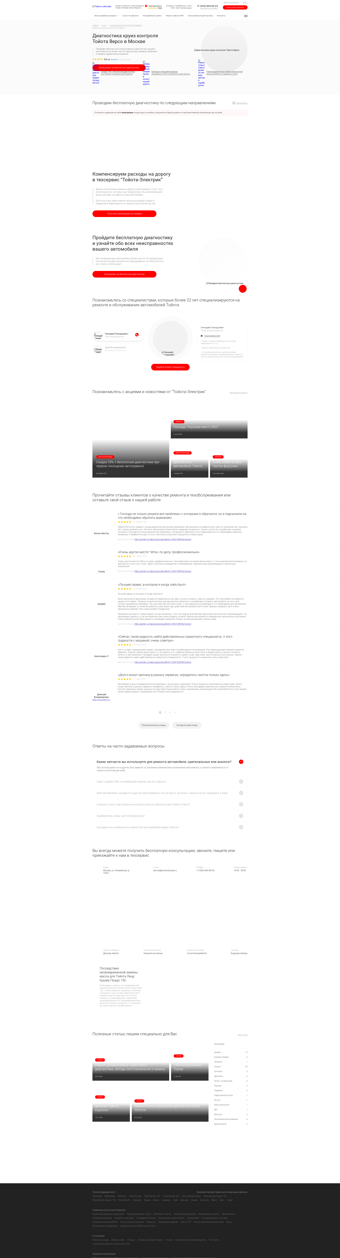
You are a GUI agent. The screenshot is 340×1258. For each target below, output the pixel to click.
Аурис (230, 1200)
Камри (194, 1200)
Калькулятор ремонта (235, 7)
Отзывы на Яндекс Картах (150, 1240)
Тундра (147, 1200)
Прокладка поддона (168, 1222)
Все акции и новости (239, 393)
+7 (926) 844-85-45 (207, 6)
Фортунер (97, 1196)
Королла (204, 1200)
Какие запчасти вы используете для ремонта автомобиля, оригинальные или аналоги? (164, 762)
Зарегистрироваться (231, 2)
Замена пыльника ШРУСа (105, 1222)
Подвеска (231, 1090)
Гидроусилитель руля (231, 1095)
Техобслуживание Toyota (139, 1214)
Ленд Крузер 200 (171, 1196)
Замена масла (231, 1124)
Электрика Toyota (162, 1214)
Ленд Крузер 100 (152, 1196)
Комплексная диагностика (171, 1218)
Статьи (169, 1240)
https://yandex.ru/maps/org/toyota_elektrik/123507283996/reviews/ (162, 539)
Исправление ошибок (208, 1214)
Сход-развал (193, 1218)
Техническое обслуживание (231, 1119)
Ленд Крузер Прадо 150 (104, 1200)
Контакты (214, 1240)
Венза (156, 1200)
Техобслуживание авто (103, 1192)
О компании (98, 1236)
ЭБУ (231, 1110)
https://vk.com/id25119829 (101, 700)
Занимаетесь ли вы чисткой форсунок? (121, 815)
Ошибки (231, 1052)
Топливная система (145, 1218)
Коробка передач (231, 1057)
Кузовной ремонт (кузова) (214, 1218)
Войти (245, 2)
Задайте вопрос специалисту (170, 367)
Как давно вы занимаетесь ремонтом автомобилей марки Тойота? (138, 827)
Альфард (166, 1200)
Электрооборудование (185, 1214)
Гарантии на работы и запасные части (111, 1244)
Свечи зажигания (231, 1105)
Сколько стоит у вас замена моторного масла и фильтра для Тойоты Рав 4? (143, 804)
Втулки (231, 1100)
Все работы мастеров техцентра (191, 1240)
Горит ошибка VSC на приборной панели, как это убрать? (131, 781)
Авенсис (185, 1200)
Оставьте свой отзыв (187, 725)
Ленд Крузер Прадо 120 (215, 1196)
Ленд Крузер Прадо (191, 1196)
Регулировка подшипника (105, 1226)
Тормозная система (102, 1218)
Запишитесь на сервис (209, 8)
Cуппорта (231, 1071)
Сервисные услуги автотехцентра (109, 1210)
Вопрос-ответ (117, 1240)
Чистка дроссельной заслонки (209, 1222)
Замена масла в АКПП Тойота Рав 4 (137, 1226)
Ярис (222, 1200)
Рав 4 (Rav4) (124, 1200)
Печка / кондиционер (231, 1081)
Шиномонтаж (228, 1214)
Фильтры (231, 1114)
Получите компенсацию (124, 213)
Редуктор (151, 1222)
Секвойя (137, 1200)
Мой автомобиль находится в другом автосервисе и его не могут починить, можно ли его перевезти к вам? (162, 793)
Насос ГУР (186, 1222)
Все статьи (243, 1035)
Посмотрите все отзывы (154, 725)
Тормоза (231, 1086)
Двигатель (231, 1076)
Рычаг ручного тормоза (132, 1222)
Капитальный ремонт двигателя (108, 1214)
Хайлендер (109, 1196)
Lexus (229, 1222)
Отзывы (131, 1240)
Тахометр (231, 1062)
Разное (231, 1067)
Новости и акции (100, 1240)
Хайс (175, 1200)
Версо (214, 1200)
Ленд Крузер (135, 1196)
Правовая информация (104, 1254)
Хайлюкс (122, 1196)
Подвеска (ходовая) (124, 1218)
